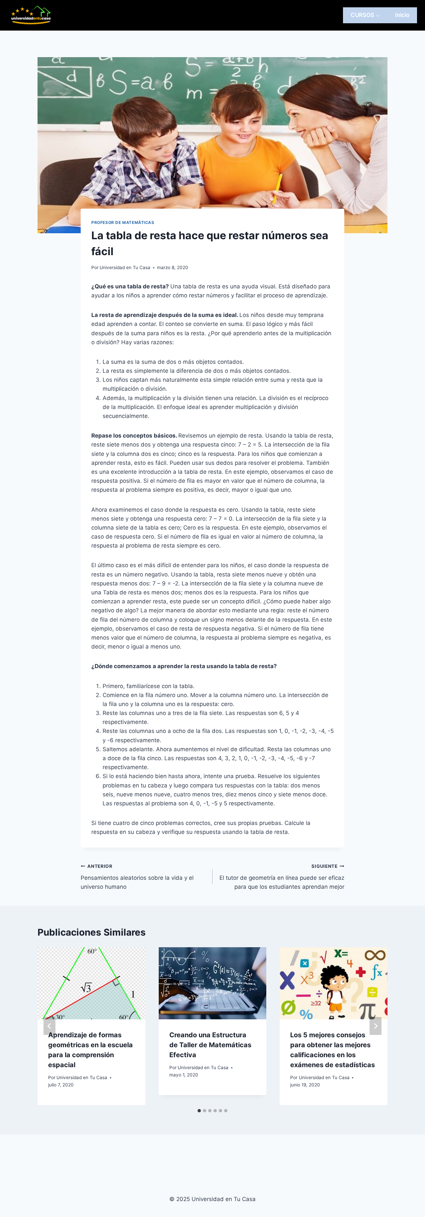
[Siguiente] (376, 1026)
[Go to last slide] (49, 1026)
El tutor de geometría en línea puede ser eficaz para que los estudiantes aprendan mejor (281, 876)
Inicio (402, 15)
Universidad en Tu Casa (125, 267)
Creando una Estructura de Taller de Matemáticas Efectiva (210, 1045)
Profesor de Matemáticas (122, 222)
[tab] (199, 1110)
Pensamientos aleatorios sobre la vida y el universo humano (137, 876)
